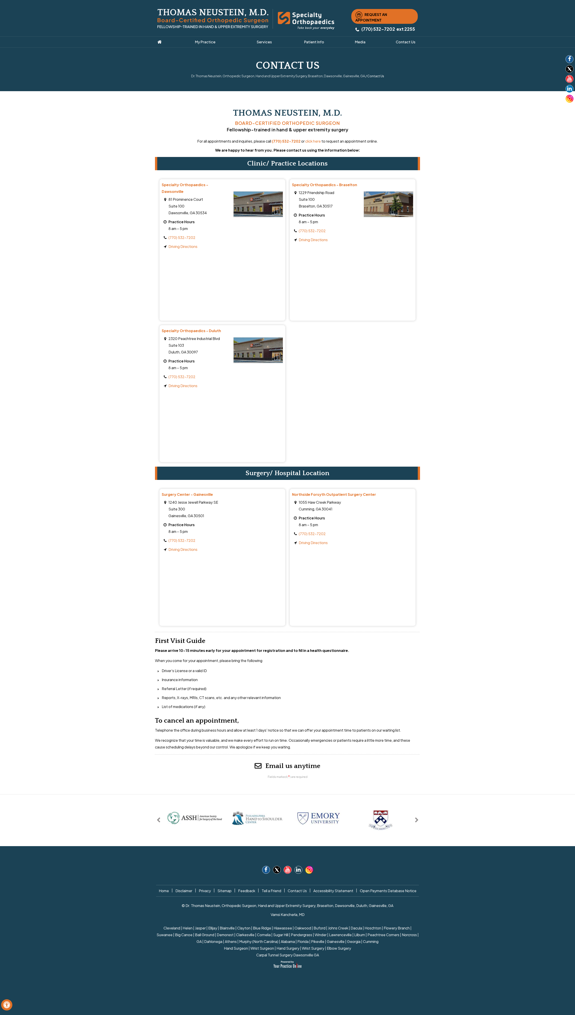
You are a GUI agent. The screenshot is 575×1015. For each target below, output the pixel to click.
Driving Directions (182, 246)
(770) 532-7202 (378, 29)
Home (164, 890)
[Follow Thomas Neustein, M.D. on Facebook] (569, 60)
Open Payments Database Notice (388, 890)
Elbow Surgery (339, 948)
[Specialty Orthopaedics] (306, 20)
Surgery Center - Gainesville (187, 494)
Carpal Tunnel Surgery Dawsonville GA (287, 955)
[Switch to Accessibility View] (6, 1005)
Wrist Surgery (313, 948)
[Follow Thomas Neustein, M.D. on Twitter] (569, 70)
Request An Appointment (371, 17)
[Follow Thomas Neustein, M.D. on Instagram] (569, 99)
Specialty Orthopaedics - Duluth (191, 330)
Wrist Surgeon (262, 948)
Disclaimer (183, 890)
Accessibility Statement (333, 890)
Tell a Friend (271, 890)
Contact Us (297, 890)
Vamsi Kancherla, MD (288, 914)
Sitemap (224, 890)
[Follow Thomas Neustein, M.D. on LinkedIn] (569, 89)
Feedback (246, 890)
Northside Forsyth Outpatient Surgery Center (334, 494)
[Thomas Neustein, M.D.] (212, 18)
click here (313, 141)
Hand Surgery (287, 948)
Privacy (205, 890)
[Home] (165, 42)
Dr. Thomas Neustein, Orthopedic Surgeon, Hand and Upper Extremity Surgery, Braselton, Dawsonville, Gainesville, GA (278, 76)
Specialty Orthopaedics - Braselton (324, 184)
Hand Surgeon (236, 948)
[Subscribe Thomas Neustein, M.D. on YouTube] (569, 80)
